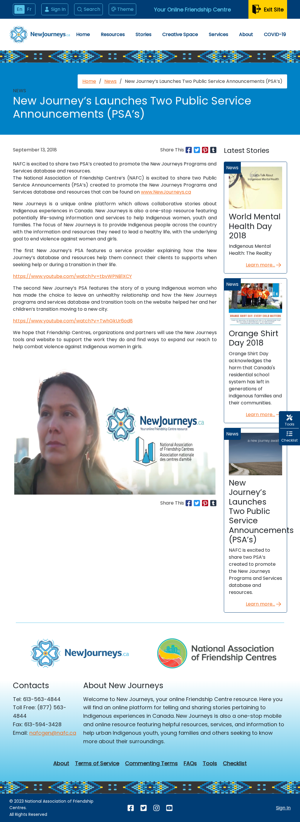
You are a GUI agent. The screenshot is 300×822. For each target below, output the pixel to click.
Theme (125, 9)
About (246, 34)
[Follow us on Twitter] (143, 807)
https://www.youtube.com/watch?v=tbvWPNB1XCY (72, 276)
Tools (210, 763)
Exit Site (274, 9)
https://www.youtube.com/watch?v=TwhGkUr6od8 (73, 320)
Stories (143, 34)
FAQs (190, 763)
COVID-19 (275, 34)
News (110, 81)
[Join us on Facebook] (130, 807)
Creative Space (180, 34)
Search (92, 9)
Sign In (58, 9)
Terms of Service (97, 763)
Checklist (235, 763)
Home (83, 34)
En (19, 9)
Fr (29, 9)
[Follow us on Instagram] (156, 807)
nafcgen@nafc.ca (52, 732)
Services (218, 34)
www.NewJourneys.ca (166, 192)
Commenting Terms (151, 763)
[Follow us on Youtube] (169, 807)
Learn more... (260, 265)
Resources (113, 34)
